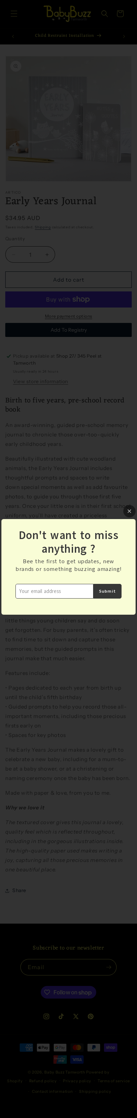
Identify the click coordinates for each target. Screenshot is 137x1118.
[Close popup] (129, 511)
